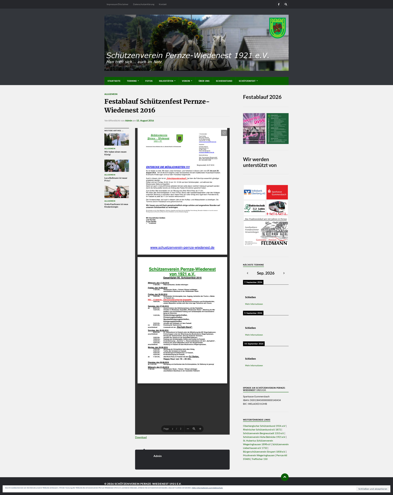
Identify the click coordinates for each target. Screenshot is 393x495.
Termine (132, 81)
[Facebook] (279, 4)
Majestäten (166, 81)
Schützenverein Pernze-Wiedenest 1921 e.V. (148, 483)
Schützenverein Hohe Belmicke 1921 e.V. (264, 436)
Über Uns (204, 81)
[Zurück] (247, 273)
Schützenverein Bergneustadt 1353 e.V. (263, 433)
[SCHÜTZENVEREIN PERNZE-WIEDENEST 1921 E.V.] (196, 42)
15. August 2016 (145, 120)
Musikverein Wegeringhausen (259, 455)
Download (141, 437)
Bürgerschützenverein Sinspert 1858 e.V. (264, 451)
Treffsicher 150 (259, 458)
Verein (186, 81)
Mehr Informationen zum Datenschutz (207, 488)
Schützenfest (247, 81)
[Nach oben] (285, 477)
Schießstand (224, 81)
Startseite (114, 81)
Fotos (149, 81)
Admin (128, 120)
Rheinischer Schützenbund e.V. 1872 (262, 429)
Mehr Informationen (254, 304)
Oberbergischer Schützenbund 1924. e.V (264, 425)
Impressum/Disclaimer (117, 4)
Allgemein (111, 94)
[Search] (286, 4)
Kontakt (163, 4)
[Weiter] (284, 273)
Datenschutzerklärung (143, 4)
